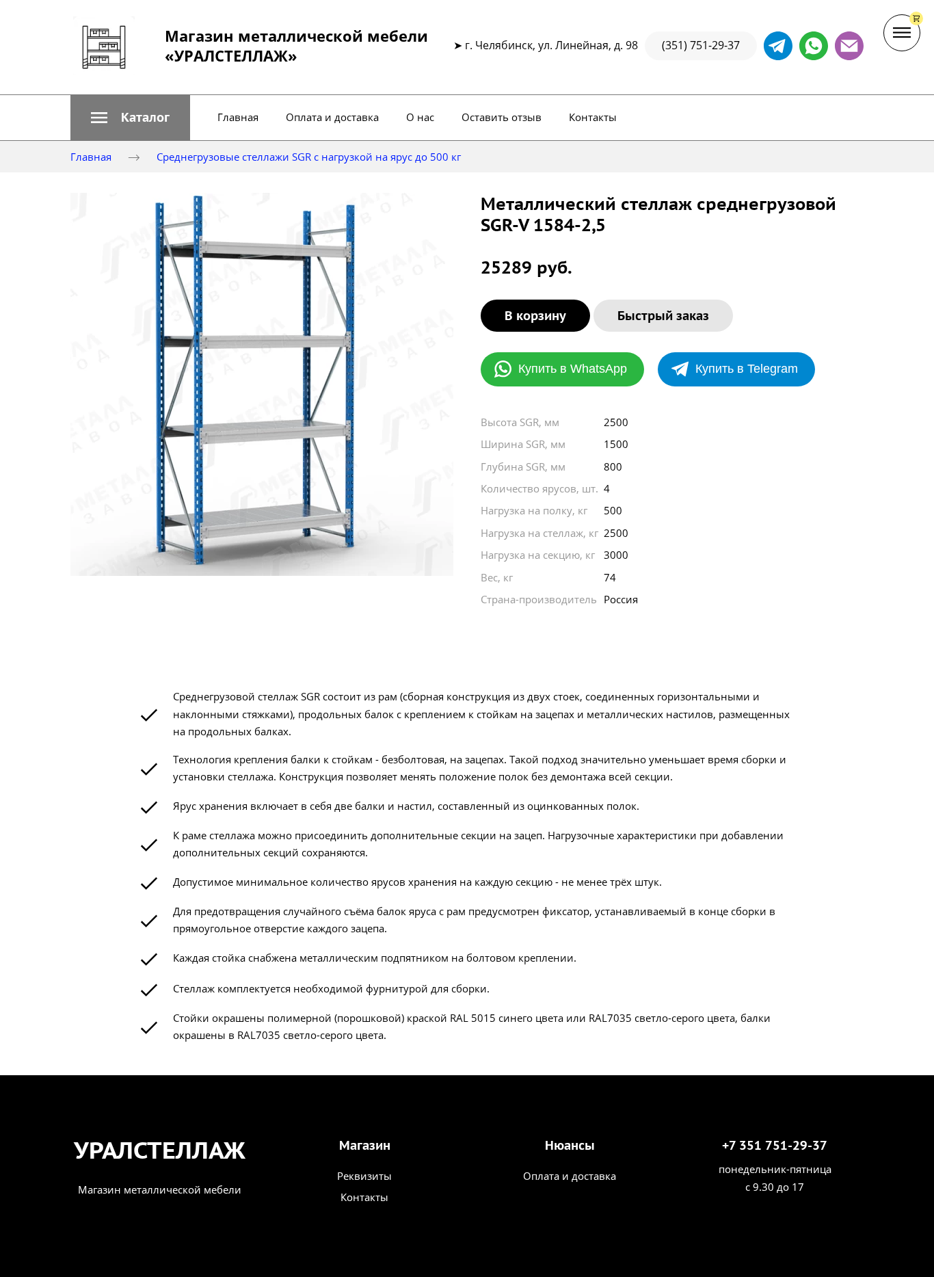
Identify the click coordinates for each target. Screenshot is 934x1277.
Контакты (593, 117)
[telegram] (778, 45)
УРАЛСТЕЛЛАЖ (159, 1150)
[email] (849, 45)
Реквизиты (364, 1176)
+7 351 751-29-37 (774, 1145)
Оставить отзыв (502, 117)
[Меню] (901, 32)
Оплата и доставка (332, 117)
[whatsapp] (813, 45)
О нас (420, 117)
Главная (237, 117)
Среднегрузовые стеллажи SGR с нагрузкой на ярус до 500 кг (309, 156)
